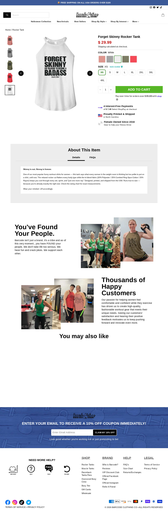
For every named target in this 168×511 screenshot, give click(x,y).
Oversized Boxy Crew (89, 480)
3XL (151, 72)
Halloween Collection (41, 21)
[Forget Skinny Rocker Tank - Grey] (10, 389)
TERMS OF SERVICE (15, 507)
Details (76, 157)
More (134, 21)
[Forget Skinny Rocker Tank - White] (15, 389)
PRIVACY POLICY (36, 507)
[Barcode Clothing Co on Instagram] (14, 503)
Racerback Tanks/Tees (87, 473)
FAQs (93, 157)
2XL (141, 72)
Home (8, 30)
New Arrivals (63, 21)
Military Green (125, 59)
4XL (102, 80)
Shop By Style (98, 21)
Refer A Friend (108, 487)
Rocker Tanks (88, 464)
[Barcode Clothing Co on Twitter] (28, 503)
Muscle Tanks (88, 468)
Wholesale (86, 493)
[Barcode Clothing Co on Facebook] (7, 503)
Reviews (106, 468)
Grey (109, 59)
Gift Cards (86, 489)
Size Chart (128, 468)
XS (102, 72)
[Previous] (21, 73)
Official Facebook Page (110, 477)
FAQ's (126, 464)
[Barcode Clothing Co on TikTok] (21, 503)
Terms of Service (152, 464)
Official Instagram (110, 483)
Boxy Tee (86, 486)
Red (133, 59)
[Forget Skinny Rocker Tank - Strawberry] (6, 389)
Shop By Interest (119, 21)
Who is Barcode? (110, 464)
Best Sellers (80, 21)
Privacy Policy (150, 468)
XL (132, 72)
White (117, 59)
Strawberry (102, 59)
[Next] (90, 73)
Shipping (102, 46)
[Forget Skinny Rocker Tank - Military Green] (19, 389)
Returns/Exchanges (132, 472)
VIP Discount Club (110, 472)
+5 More (25, 390)
